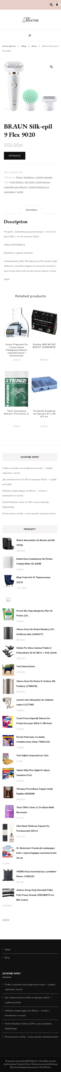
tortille (20, 192)
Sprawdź (15, 155)
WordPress (45, 1067)
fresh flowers (17, 182)
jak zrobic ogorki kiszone (37, 182)
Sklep (7, 949)
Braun (19, 177)
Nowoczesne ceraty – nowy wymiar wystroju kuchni (29, 513)
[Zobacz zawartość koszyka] (57, 5)
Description (31, 209)
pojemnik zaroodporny (15, 187)
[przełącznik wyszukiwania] (51, 4)
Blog (7, 957)
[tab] (31, 210)
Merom (30, 20)
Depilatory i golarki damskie (38, 177)
